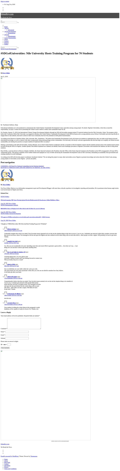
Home (6, 27)
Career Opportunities (10, 38)
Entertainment (11, 36)
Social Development (10, 31)
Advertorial (11, 30)
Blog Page (7, 462)
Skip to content (5, 1)
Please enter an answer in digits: (9, 341)
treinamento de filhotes (14, 293)
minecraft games (12, 276)
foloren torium (11, 229)
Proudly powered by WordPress (10, 456)
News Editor (6, 73)
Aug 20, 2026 (4, 203)
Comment (4, 328)
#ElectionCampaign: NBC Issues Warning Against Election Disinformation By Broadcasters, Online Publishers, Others (30, 200)
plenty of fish (11, 264)
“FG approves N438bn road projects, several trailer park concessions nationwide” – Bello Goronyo (25, 217)
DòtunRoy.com (7, 14)
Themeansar (33, 456)
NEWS (6, 28)
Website (3, 338)
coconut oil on (11, 303)
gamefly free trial (12, 241)
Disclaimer (7, 465)
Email (3, 335)
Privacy (6, 467)
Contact (6, 41)
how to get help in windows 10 (16, 252)
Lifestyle (6, 34)
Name (3, 331)
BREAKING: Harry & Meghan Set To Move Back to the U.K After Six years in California (23, 208)
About (6, 39)
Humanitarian (11, 33)
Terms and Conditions (10, 469)
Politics (6, 44)
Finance (6, 42)
